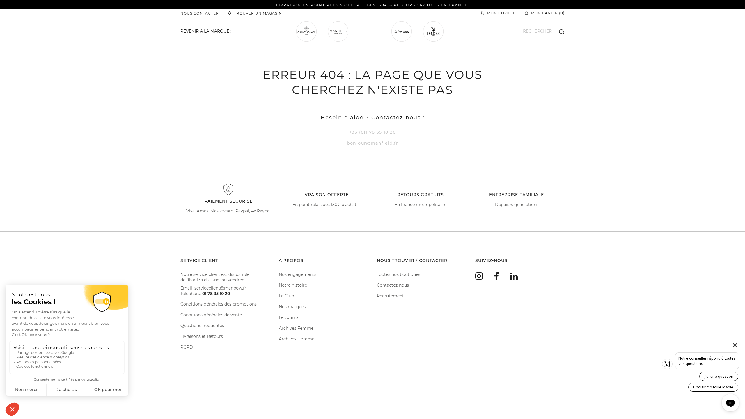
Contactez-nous (393, 285)
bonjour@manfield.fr (372, 143)
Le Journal (289, 317)
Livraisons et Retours (201, 336)
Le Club (286, 296)
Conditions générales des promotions (218, 304)
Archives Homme (296, 339)
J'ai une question (718, 376)
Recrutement (390, 296)
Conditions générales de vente (211, 314)
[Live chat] (730, 402)
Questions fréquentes (202, 325)
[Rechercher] (559, 31)
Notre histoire (293, 285)
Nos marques (292, 306)
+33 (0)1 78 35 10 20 (372, 132)
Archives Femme (296, 328)
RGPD (186, 347)
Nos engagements (297, 274)
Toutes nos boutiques (398, 274)
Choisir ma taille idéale (713, 387)
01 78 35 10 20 (216, 293)
